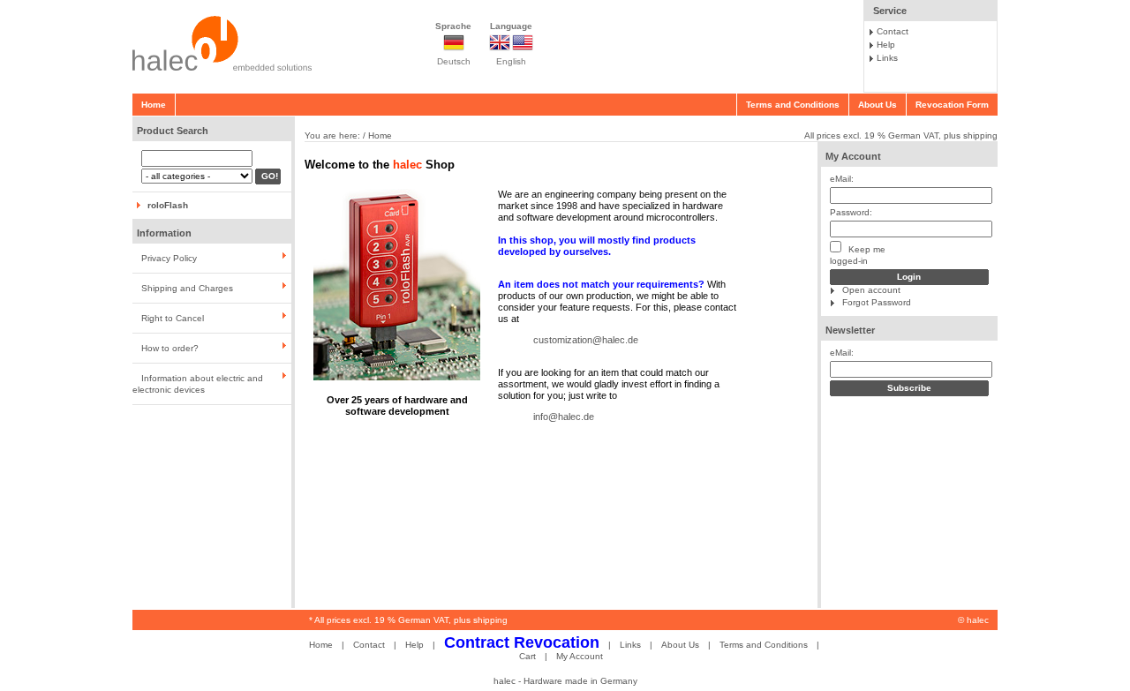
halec (978, 620)
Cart (527, 656)
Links (887, 58)
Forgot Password (876, 302)
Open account (871, 290)
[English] (511, 50)
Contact (892, 31)
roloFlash (167, 205)
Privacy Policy (169, 258)
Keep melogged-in (857, 255)
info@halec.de (563, 416)
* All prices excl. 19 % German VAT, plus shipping (408, 620)
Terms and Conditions (793, 104)
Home (153, 104)
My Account (853, 156)
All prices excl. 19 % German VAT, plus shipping (901, 135)
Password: (851, 212)
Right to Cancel (172, 318)
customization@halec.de (585, 339)
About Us (877, 104)
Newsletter (850, 330)
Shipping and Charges (187, 288)
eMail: (842, 179)
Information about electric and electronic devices (197, 383)
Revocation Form (952, 104)
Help (886, 44)
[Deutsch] (453, 50)
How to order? (170, 348)
